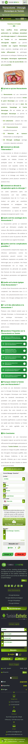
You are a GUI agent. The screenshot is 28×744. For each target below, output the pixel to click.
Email (5, 493)
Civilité (5, 476)
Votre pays (6, 498)
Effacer (19, 554)
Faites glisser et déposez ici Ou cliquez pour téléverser (14, 521)
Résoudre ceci (14, 544)
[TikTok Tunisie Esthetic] (15, 586)
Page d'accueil (5, 15)
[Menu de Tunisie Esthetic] (3, 2)
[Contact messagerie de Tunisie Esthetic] (2, 741)
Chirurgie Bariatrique (14, 595)
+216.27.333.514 (14, 702)
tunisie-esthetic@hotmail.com (14, 734)
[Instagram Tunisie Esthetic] (12, 586)
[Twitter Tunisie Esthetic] (9, 586)
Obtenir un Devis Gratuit (14, 469)
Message (6, 528)
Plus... (24, 580)
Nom (5, 482)
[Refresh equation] (19, 548)
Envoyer (6, 554)
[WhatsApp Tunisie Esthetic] (21, 586)
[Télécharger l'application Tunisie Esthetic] (14, 615)
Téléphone (6, 505)
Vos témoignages (15, 608)
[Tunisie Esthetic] (12, 564)
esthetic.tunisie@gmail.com (15, 731)
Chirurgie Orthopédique (14, 600)
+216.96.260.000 (14, 704)
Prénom (5, 488)
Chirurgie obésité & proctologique (14, 598)
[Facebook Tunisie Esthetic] (5, 586)
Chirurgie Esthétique (14, 603)
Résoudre (13, 650)
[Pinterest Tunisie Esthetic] (18, 586)
